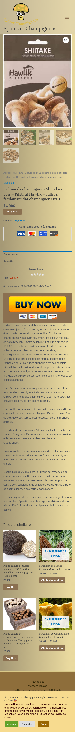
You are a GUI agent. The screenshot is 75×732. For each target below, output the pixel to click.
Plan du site (37, 681)
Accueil (7, 173)
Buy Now (12, 211)
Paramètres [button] (27, 724)
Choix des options (52, 580)
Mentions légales (37, 686)
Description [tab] (10, 254)
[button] (66, 40)
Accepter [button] (11, 724)
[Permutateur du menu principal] (67, 17)
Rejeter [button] (43, 724)
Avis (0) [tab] (8, 261)
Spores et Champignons (29, 28)
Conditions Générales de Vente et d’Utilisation (37, 690)
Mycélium (18, 173)
